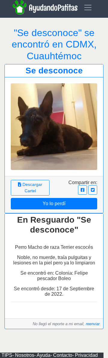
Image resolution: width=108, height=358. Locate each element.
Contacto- (64, 355)
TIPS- (8, 355)
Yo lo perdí (54, 203)
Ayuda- (45, 355)
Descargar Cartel (31, 187)
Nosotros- (26, 355)
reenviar (93, 324)
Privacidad (86, 355)
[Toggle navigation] (88, 8)
